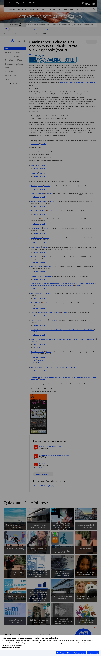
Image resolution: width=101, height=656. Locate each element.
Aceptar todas (93, 653)
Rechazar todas (79, 653)
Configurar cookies (63, 653)
